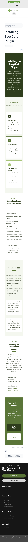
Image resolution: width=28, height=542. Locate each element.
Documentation (13, 24)
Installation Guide (9, 25)
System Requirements (11, 456)
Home (6, 24)
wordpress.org (17, 278)
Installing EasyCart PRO (17, 456)
